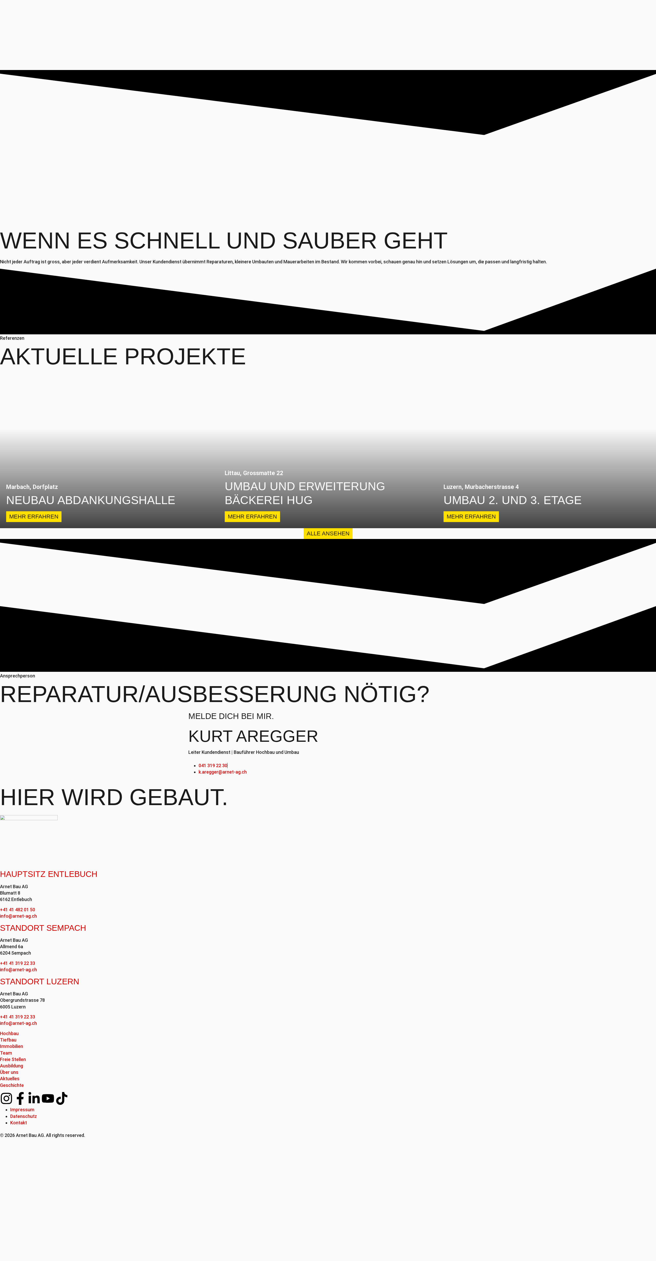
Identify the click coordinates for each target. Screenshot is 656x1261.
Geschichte (12, 1085)
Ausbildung (11, 1065)
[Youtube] (48, 1098)
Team (6, 1053)
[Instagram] (6, 1098)
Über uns (9, 1072)
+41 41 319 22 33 (17, 963)
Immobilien (11, 1046)
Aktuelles (9, 1078)
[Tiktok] (61, 1098)
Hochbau (9, 1033)
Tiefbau (8, 1040)
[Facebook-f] (20, 1098)
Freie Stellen (13, 1059)
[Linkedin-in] (34, 1098)
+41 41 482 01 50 (17, 909)
